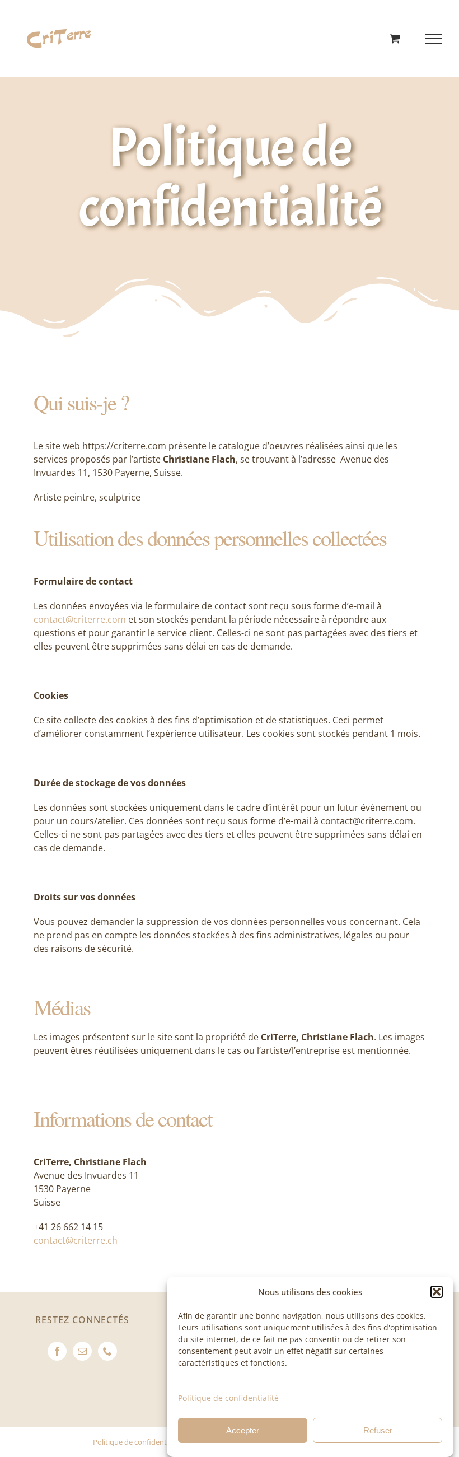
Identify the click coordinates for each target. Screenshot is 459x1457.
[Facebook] (57, 1351)
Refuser (377, 1430)
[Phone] (107, 1351)
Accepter (242, 1430)
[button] (436, 1291)
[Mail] (82, 1351)
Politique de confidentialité (228, 1398)
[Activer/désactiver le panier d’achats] (395, 38)
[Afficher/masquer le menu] (434, 39)
